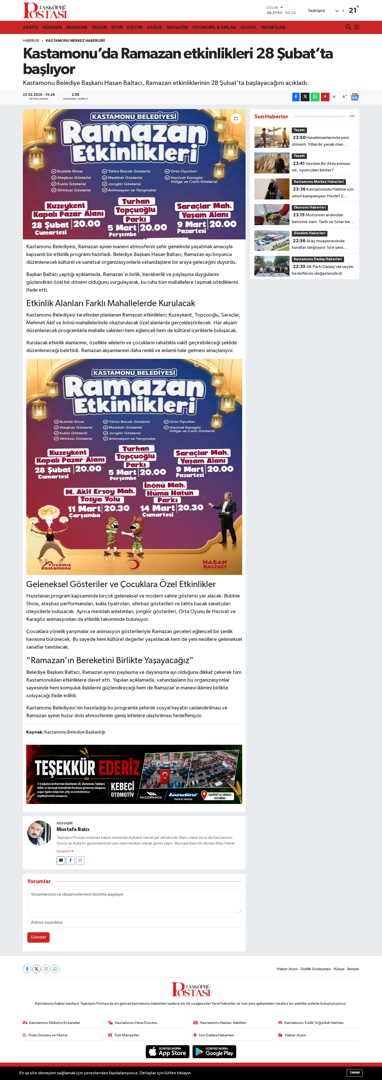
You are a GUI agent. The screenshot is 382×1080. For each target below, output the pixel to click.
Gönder (38, 937)
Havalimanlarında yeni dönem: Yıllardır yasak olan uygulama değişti (320, 141)
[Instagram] (80, 860)
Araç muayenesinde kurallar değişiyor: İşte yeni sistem (318, 245)
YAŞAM (99, 27)
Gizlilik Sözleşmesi (315, 969)
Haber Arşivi (287, 969)
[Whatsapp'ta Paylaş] (315, 97)
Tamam (355, 1072)
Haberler (31, 41)
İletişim (353, 969)
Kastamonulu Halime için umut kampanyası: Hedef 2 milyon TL (323, 193)
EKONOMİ (76, 27)
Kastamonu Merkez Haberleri (75, 41)
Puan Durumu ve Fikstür (48, 1035)
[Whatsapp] (55, 969)
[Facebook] (70, 860)
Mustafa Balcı (73, 829)
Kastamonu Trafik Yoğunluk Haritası (314, 1023)
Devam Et (63, 851)
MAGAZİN (177, 27)
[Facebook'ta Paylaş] (296, 97)
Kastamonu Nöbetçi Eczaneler (54, 1023)
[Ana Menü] (355, 27)
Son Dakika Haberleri (216, 1035)
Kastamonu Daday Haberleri (318, 259)
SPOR (117, 27)
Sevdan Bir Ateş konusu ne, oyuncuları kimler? (321, 167)
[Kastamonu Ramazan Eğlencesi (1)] (134, 466)
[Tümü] (352, 117)
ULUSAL (248, 27)
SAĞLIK (154, 27)
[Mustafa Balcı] (39, 833)
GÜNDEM (52, 27)
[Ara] (349, 27)
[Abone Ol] (354, 96)
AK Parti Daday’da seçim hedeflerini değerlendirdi (322, 270)
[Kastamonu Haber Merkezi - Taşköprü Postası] (45, 10)
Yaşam (299, 130)
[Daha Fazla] (325, 97)
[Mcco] (134, 774)
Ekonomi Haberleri (310, 207)
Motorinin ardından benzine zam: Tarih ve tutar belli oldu (322, 219)
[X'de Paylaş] (305, 97)
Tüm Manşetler (127, 1035)
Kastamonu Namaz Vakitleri (223, 1023)
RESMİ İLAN (273, 27)
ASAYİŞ (30, 27)
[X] (36, 969)
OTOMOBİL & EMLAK (214, 27)
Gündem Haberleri (309, 233)
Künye (339, 969)
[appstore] (168, 1051)
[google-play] (215, 1051)
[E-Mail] (61, 860)
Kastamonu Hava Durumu (136, 1023)
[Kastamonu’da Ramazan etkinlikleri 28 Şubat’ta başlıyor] (134, 174)
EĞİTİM (134, 27)
